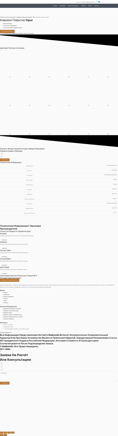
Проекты (84, 5)
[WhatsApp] (96, 2)
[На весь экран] (5, 433)
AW (33, 17)
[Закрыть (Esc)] (12, 433)
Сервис (90, 5)
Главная (55, 5)
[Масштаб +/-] (1, 433)
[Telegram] (99, 2)
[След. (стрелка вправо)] (5, 435)
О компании (62, 5)
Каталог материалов (73, 5)
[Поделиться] (9, 433)
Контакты (96, 5)
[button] (79, 2)
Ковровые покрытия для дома (24, 17)
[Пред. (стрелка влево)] (1, 435)
